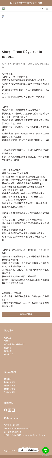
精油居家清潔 (9, 389)
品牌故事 (7, 337)
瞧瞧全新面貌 (26, 314)
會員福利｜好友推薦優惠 (14, 344)
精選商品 (7, 379)
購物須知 (7, 351)
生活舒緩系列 (9, 392)
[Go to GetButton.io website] (45, 455)
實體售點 (7, 347)
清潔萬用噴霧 (9, 385)
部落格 (7, 341)
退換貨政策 (8, 354)
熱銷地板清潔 (9, 382)
